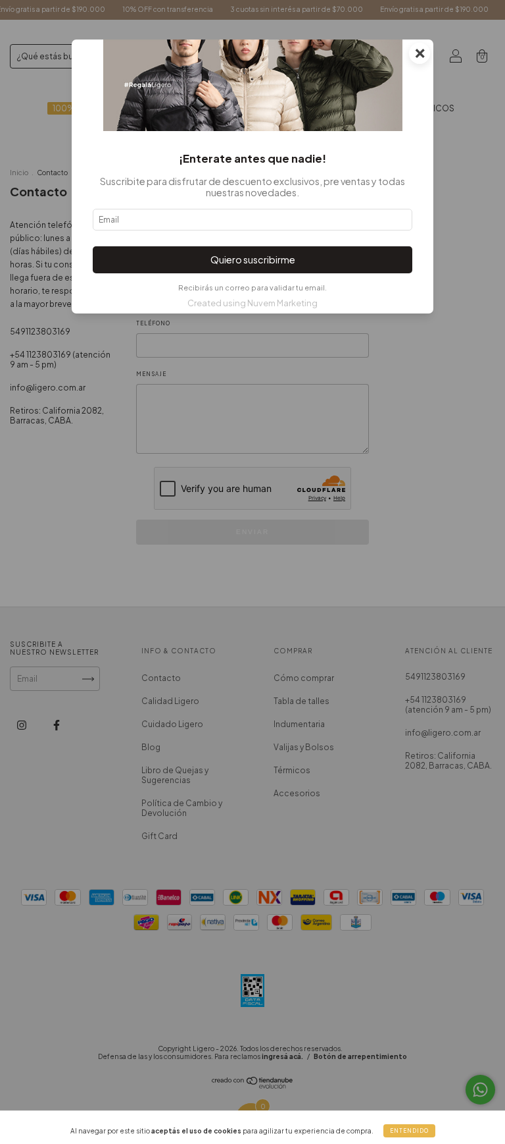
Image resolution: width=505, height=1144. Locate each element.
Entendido (409, 1131)
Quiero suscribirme (252, 259)
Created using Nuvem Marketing (252, 303)
